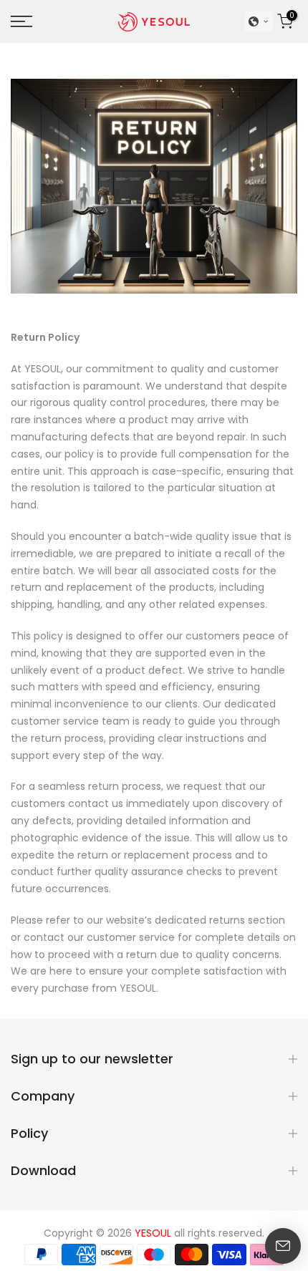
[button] (258, 21)
